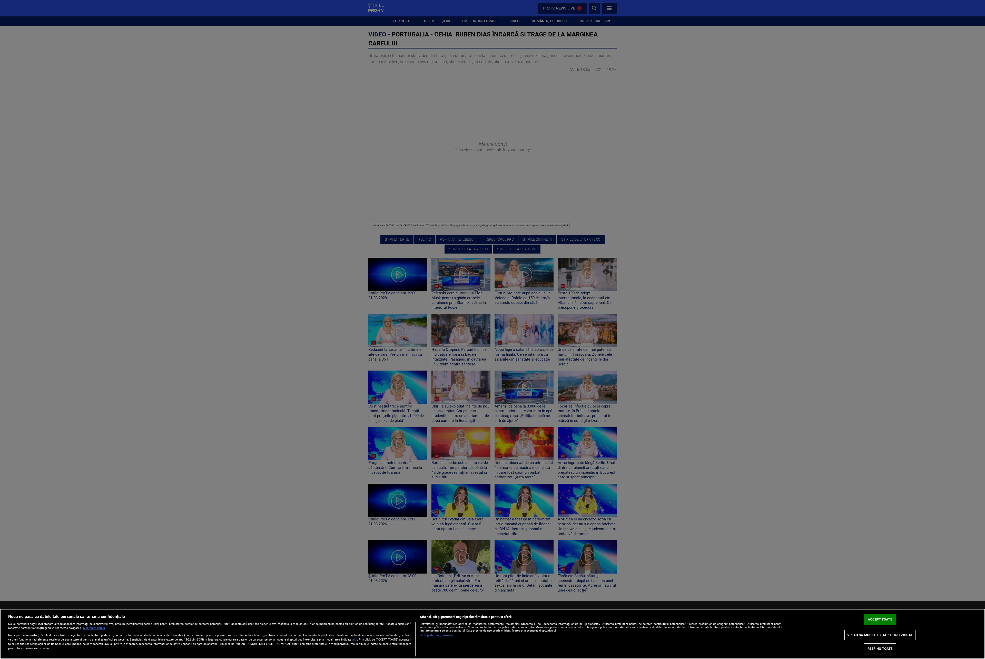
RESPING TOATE (880, 649)
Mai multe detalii (94, 628)
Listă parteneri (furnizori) (436, 635)
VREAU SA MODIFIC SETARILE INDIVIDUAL (880, 635)
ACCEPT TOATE (880, 620)
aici (354, 639)
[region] (492, 634)
